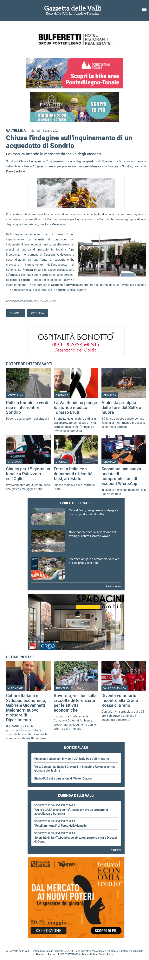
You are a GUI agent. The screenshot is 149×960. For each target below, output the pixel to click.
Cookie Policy (106, 954)
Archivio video (113, 586)
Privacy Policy (89, 954)
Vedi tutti (116, 849)
